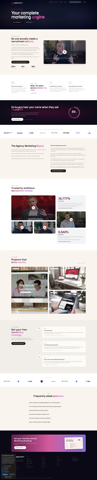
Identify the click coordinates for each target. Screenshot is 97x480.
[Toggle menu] (85, 2)
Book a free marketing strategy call (20, 62)
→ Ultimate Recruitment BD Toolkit (16, 467)
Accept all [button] (5, 474)
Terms (58, 461)
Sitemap (58, 465)
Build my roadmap (19, 447)
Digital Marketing (29, 461)
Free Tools (43, 458)
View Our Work (29, 22)
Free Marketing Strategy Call (57, 170)
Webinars (43, 461)
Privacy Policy (4, 464)
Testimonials (44, 465)
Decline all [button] (12, 474)
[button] (8, 476)
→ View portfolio (33, 93)
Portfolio (28, 465)
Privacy (58, 463)
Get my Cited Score (16, 119)
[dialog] (8, 466)
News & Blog (44, 463)
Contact (58, 458)
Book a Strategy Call (17, 22)
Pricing (43, 466)
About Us (28, 458)
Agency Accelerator (30, 463)
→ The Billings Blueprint (15, 466)
